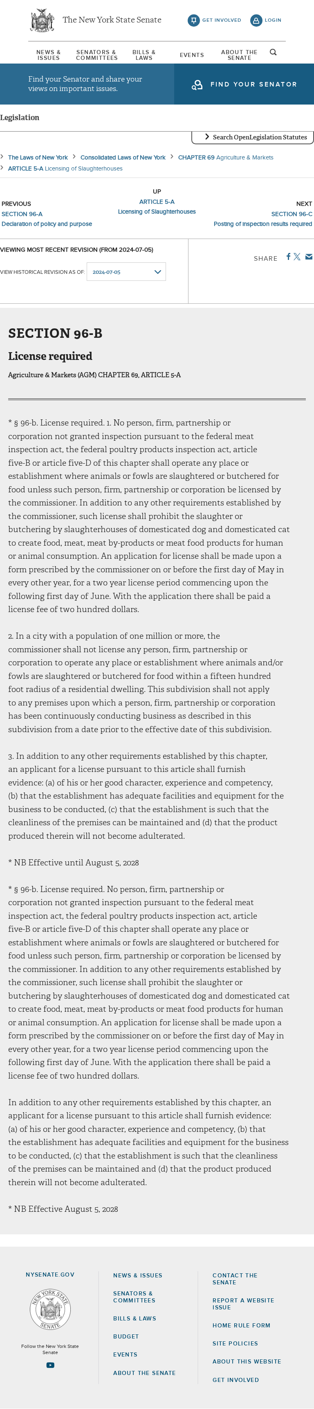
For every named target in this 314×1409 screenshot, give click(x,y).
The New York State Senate (112, 20)
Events (192, 55)
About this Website (247, 1362)
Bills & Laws (144, 55)
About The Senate (239, 55)
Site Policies (235, 1344)
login (273, 20)
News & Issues (48, 55)
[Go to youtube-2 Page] (50, 1365)
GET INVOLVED (236, 1380)
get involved (222, 20)
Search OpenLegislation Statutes (260, 137)
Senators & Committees (96, 55)
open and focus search (273, 54)
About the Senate (144, 1373)
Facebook (287, 256)
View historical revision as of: (42, 272)
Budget (126, 1337)
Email (307, 256)
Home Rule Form (242, 1326)
